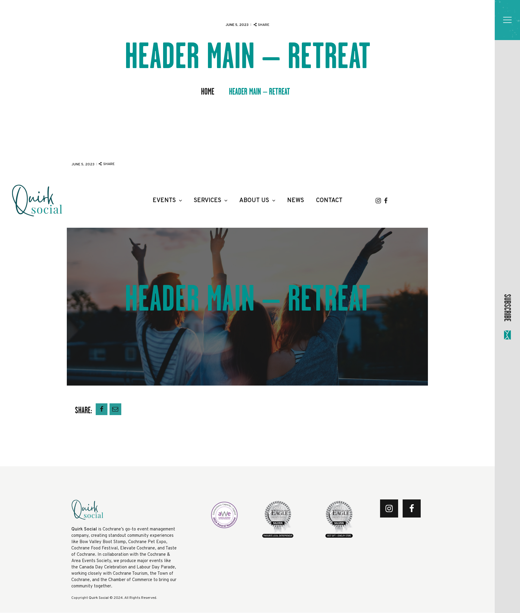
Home (207, 92)
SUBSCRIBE (507, 307)
